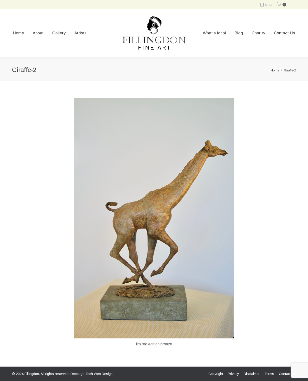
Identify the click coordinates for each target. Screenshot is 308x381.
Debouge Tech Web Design (92, 374)
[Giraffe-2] (154, 218)
